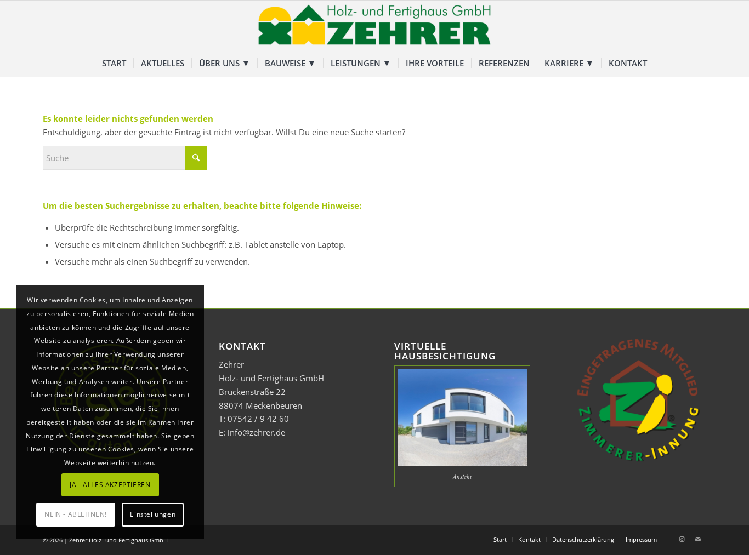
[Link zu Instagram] (681, 539)
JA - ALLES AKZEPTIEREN (110, 484)
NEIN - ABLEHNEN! (75, 514)
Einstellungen (152, 514)
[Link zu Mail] (698, 539)
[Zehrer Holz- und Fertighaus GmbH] (374, 25)
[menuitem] (114, 63)
